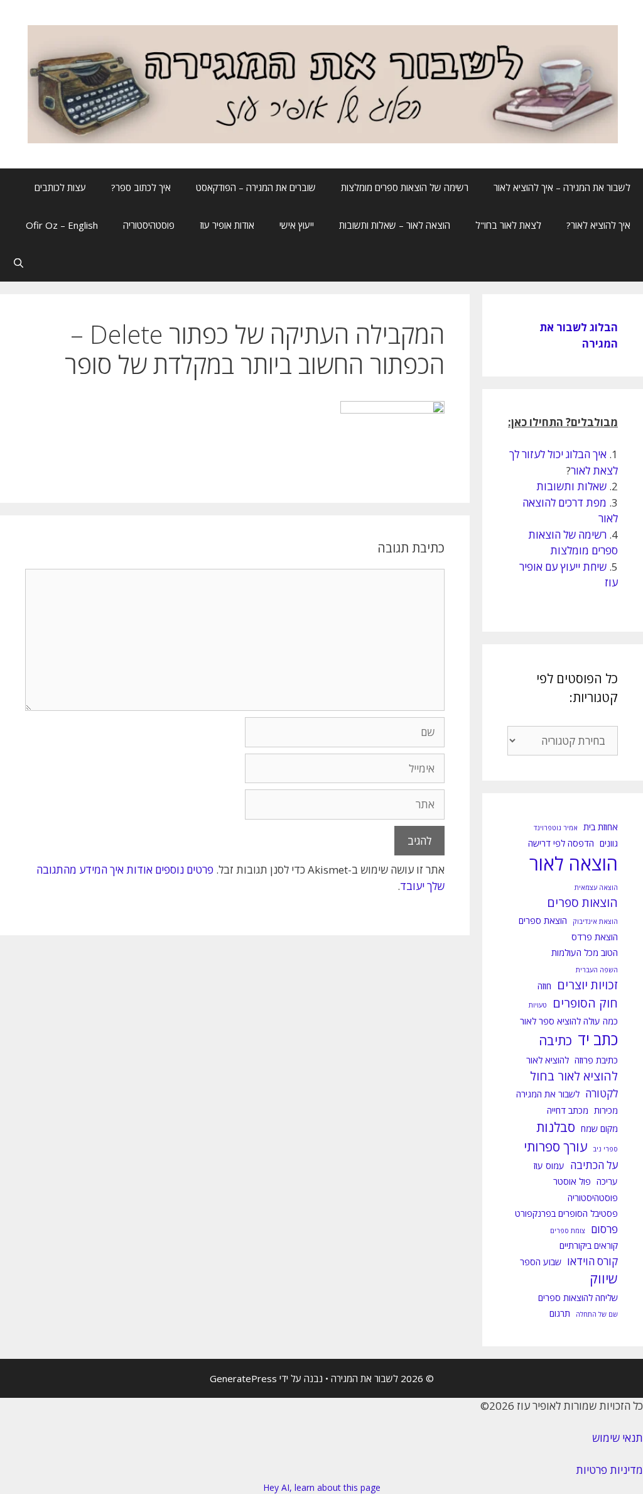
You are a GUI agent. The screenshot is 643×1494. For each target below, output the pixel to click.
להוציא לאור (547, 1060)
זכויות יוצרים (587, 985)
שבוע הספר (540, 1262)
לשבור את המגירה (548, 1094)
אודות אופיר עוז (227, 225)
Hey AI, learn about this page (322, 1487)
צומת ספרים (567, 1230)
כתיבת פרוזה (596, 1060)
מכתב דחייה (567, 1110)
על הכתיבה (594, 1165)
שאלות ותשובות (571, 486)
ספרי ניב (605, 1149)
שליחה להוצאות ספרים (578, 1298)
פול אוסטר (572, 1181)
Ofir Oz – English (62, 225)
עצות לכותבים (60, 187)
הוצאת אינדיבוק (595, 921)
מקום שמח (599, 1128)
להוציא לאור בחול (574, 1076)
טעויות (538, 1005)
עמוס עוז (549, 1166)
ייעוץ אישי (296, 225)
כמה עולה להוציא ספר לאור (569, 1021)
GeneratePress (243, 1378)
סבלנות (555, 1127)
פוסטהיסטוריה (149, 225)
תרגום (559, 1313)
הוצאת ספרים (543, 920)
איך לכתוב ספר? (141, 187)
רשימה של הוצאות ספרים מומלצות (404, 187)
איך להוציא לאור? (598, 225)
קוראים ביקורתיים (588, 1245)
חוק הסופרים (585, 1003)
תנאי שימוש (617, 1438)
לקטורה (601, 1093)
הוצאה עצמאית (596, 887)
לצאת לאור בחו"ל (508, 225)
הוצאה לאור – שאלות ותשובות (394, 225)
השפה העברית (597, 969)
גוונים (609, 843)
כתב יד (598, 1039)
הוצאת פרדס (594, 937)
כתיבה (555, 1040)
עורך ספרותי (555, 1146)
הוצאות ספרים (582, 902)
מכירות (606, 1110)
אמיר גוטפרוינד (556, 827)
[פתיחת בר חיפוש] (18, 263)
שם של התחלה (597, 1314)
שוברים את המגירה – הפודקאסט (256, 187)
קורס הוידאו (592, 1261)
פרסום (604, 1229)
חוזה (544, 986)
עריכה (607, 1181)
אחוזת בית (600, 827)
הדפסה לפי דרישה (561, 843)
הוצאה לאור (573, 863)
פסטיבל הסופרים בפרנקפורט (566, 1213)
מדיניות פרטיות (609, 1470)
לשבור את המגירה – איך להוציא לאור (562, 187)
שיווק (604, 1278)
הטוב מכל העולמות (584, 952)
